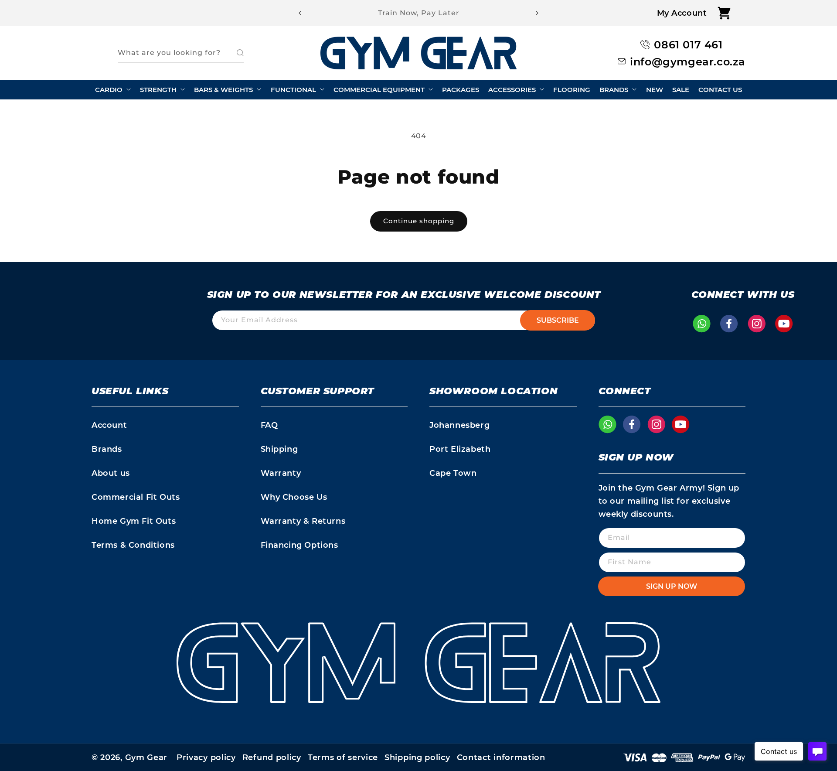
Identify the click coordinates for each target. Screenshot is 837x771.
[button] (724, 13)
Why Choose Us (294, 497)
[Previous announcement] (300, 13)
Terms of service (343, 757)
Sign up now (671, 586)
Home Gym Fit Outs (134, 521)
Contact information (501, 757)
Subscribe (558, 320)
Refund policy (271, 757)
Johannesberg (459, 425)
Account (109, 425)
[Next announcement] (537, 13)
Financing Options (299, 545)
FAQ (269, 425)
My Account (682, 13)
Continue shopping (418, 221)
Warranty (281, 473)
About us (111, 473)
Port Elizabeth (459, 449)
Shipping (279, 449)
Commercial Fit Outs (136, 497)
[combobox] (181, 53)
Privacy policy (206, 757)
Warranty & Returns (303, 521)
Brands (107, 449)
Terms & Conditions (133, 545)
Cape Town (452, 473)
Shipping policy (417, 757)
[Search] (234, 52)
